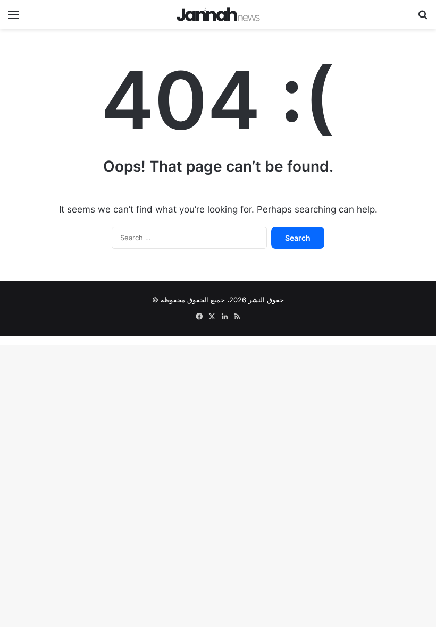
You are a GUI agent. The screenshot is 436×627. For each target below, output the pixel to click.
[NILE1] (218, 14)
